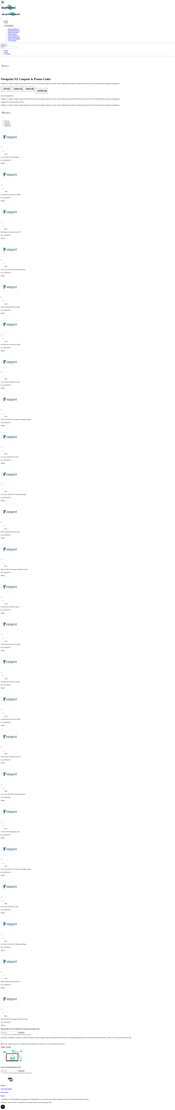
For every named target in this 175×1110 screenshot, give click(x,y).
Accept (8, 1047)
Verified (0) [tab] (7, 126)
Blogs (6, 21)
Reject (3, 1047)
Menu (3, 45)
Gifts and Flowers (13, 35)
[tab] (5, 89)
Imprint (3, 1095)
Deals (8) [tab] (7, 124)
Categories (7, 53)
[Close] (1, 18)
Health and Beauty (13, 29)
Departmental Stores (14, 30)
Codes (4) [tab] (7, 122)
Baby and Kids (12, 34)
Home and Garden (13, 32)
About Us (3, 1085)
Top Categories (9, 25)
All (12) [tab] (6, 121)
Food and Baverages (14, 37)
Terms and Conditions (6, 1089)
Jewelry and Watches (14, 39)
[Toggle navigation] (2, 2)
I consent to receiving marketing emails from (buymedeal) (17, 1034)
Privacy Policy (4, 1092)
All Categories (12, 40)
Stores (6, 22)
